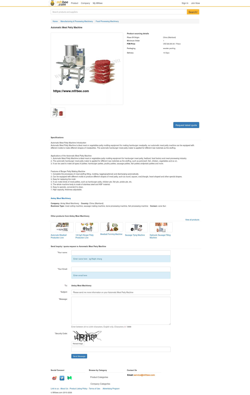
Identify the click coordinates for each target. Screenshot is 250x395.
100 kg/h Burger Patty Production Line (84, 236)
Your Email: (62, 269)
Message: (63, 299)
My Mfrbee (97, 3)
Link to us (55, 388)
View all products (192, 219)
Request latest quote (186, 125)
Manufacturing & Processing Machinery (77, 21)
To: (65, 285)
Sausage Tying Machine (135, 235)
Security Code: (61, 333)
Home (55, 21)
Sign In (185, 3)
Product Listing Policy (78, 388)
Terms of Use (94, 388)
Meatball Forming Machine (111, 234)
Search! (193, 12)
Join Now (195, 3)
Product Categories (99, 377)
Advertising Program (111, 388)
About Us (64, 388)
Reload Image (78, 343)
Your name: (62, 252)
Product (74, 3)
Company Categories (100, 383)
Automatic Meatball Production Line (59, 236)
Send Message (79, 356)
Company (85, 3)
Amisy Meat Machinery (61, 198)
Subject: (63, 292)
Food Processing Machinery (107, 21)
